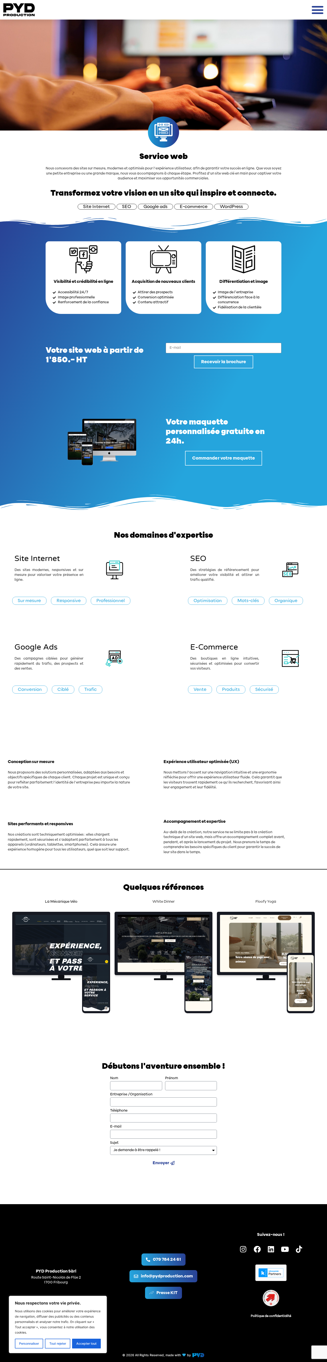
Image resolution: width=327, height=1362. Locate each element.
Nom (114, 1078)
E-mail (115, 1126)
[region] (58, 1324)
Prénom (171, 1078)
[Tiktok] (299, 1249)
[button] (317, 9)
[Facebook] (257, 1249)
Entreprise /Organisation (131, 1094)
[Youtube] (285, 1249)
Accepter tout (86, 1343)
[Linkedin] (271, 1249)
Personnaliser (29, 1343)
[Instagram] (243, 1249)
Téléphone (118, 1110)
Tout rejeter (57, 1343)
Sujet (114, 1142)
